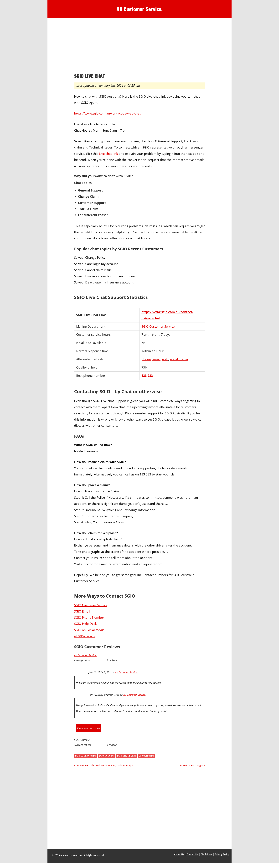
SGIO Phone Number (89, 617)
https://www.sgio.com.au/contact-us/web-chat (107, 113)
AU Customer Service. (140, 9)
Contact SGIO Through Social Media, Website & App (104, 765)
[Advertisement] (139, 46)
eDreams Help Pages (191, 765)
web (165, 359)
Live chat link (108, 153)
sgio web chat (146, 755)
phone (146, 359)
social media (179, 359)
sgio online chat (126, 755)
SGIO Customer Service (158, 326)
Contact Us (192, 854)
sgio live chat (106, 755)
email (156, 359)
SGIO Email (82, 611)
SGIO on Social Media (89, 630)
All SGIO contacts (84, 636)
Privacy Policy (222, 854)
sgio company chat (85, 755)
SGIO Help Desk (85, 623)
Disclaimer (206, 854)
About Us (179, 854)
